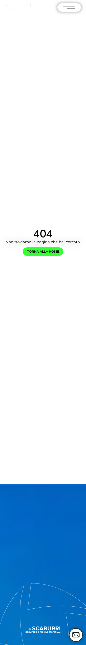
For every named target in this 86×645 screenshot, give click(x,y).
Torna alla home (43, 251)
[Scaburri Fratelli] (22, 6)
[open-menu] (69, 7)
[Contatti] (76, 635)
